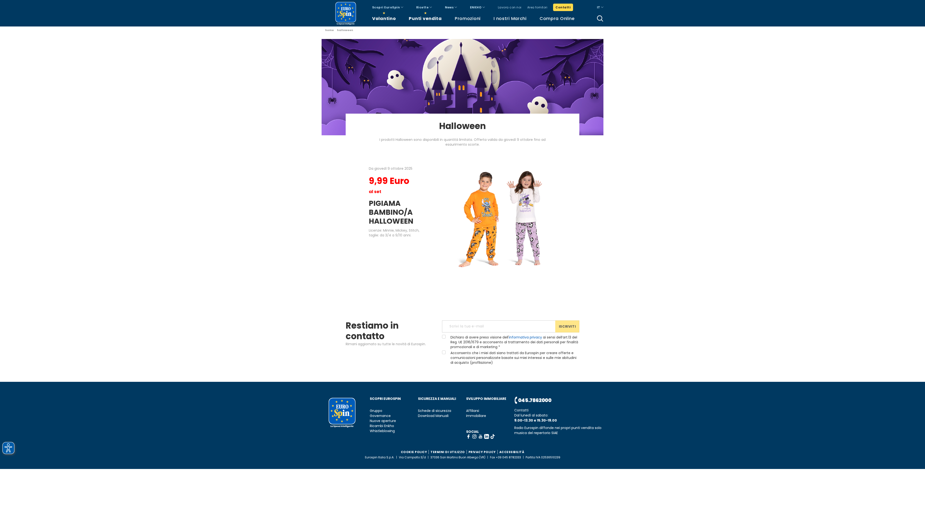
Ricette (422, 7)
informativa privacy (525, 337)
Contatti (563, 7)
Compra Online (557, 18)
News (450, 7)
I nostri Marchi (510, 18)
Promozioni (468, 18)
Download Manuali (433, 416)
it (599, 7)
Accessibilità (511, 452)
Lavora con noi (510, 7)
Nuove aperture (383, 421)
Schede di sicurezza (434, 411)
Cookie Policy (414, 452)
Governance (380, 416)
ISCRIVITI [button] (567, 326)
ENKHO (476, 7)
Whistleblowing (382, 431)
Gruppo (376, 411)
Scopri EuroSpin (386, 7)
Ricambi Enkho (382, 426)
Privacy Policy (482, 452)
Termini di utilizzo (447, 452)
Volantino (384, 18)
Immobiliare (476, 416)
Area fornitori (537, 7)
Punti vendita (425, 18)
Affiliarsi (472, 411)
